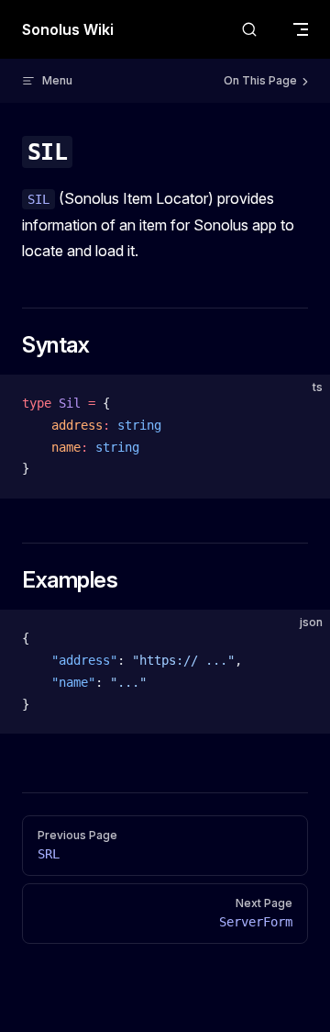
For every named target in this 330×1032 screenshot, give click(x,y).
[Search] (249, 30)
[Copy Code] (300, 404)
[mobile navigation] (301, 29)
